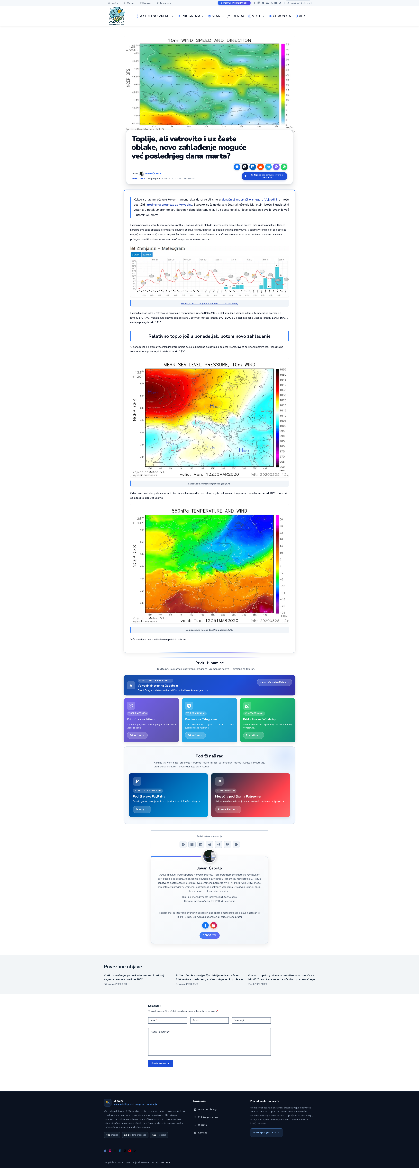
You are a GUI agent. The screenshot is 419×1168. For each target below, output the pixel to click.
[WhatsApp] (284, 167)
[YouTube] (275, 2)
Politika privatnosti (208, 1117)
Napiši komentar (161, 1032)
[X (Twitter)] (245, 167)
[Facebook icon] (205, 925)
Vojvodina (138, 178)
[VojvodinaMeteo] (116, 16)
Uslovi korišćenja (207, 1109)
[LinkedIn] (267, 2)
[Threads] (263, 2)
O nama (202, 1124)
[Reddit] (260, 167)
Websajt (239, 1020)
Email (197, 1020)
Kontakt (202, 1132)
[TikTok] (280, 2)
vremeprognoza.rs (264, 1132)
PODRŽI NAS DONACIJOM (235, 3)
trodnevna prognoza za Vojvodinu (169, 205)
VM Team (165, 1162)
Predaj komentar (160, 1063)
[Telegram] (268, 167)
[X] (271, 2)
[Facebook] (254, 2)
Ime (154, 1020)
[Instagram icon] (213, 925)
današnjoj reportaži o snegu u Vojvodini (249, 200)
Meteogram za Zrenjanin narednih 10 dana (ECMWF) (209, 303)
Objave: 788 (209, 935)
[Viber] (276, 167)
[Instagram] (258, 2)
